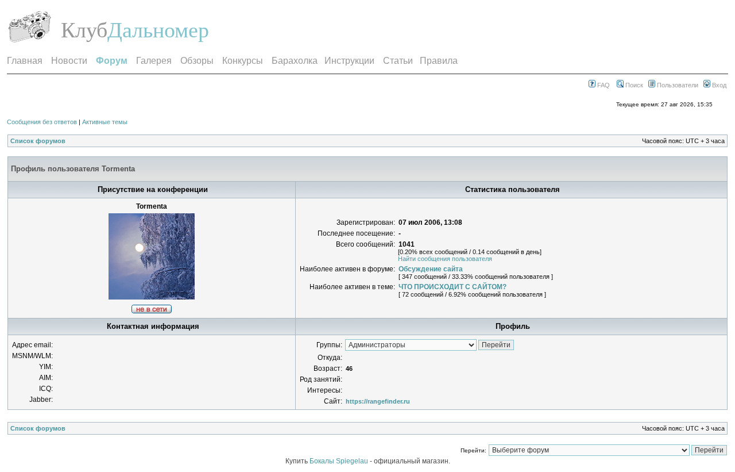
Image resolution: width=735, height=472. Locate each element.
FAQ (602, 85)
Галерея (154, 61)
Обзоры (197, 61)
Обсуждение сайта (431, 269)
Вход (718, 85)
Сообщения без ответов (42, 121)
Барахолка (295, 61)
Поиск (633, 85)
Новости (69, 61)
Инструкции (349, 61)
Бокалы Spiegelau (340, 461)
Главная (24, 61)
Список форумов (37, 140)
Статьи (398, 61)
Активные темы (104, 121)
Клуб (84, 30)
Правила (439, 61)
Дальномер (158, 30)
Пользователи (676, 85)
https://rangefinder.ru (378, 401)
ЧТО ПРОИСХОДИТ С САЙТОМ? (452, 287)
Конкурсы (242, 61)
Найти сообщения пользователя (445, 258)
